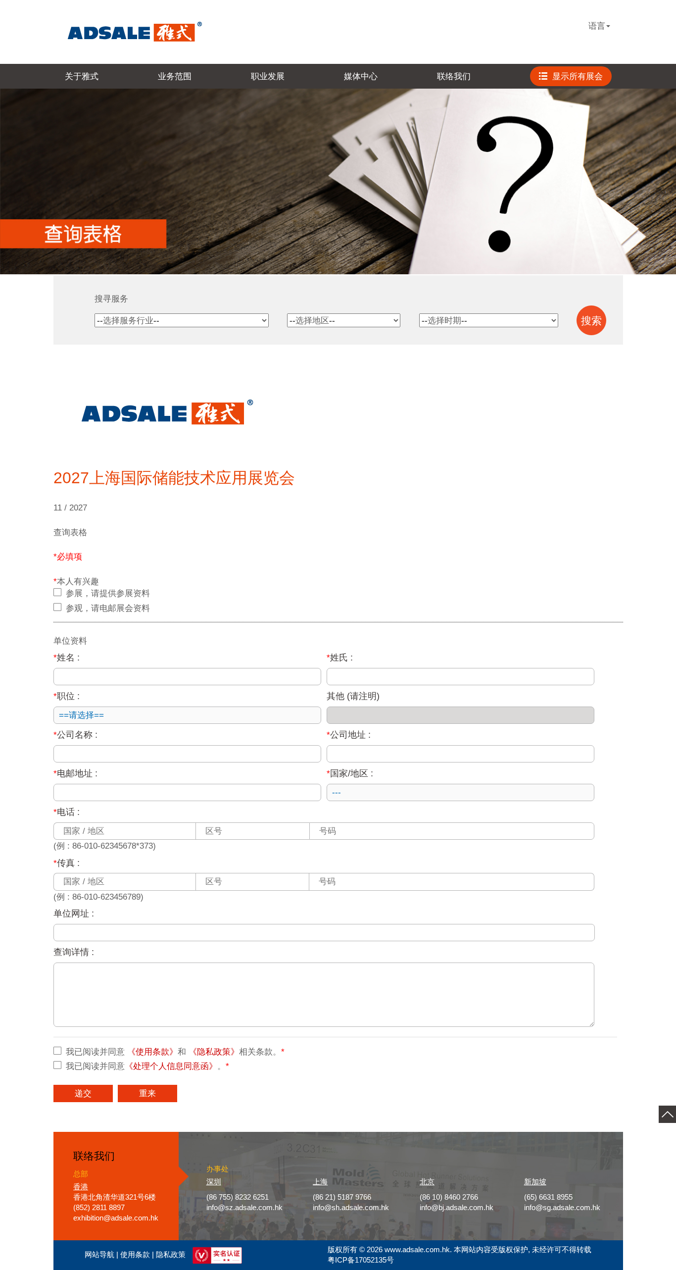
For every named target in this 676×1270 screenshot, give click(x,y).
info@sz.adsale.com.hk (244, 1208)
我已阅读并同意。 (147, 1066)
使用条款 (135, 1255)
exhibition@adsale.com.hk (115, 1218)
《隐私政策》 (214, 1052)
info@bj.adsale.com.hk (456, 1208)
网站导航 (99, 1255)
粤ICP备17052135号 (361, 1260)
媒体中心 (361, 76)
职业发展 (268, 76)
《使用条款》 (152, 1052)
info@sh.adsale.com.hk (351, 1208)
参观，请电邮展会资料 (108, 608)
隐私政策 (171, 1255)
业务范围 (175, 76)
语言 (596, 26)
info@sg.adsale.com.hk (562, 1208)
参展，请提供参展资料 (108, 593)
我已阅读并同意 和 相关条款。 (175, 1052)
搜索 (591, 321)
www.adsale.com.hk (417, 1250)
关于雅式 (81, 76)
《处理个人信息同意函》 (171, 1066)
